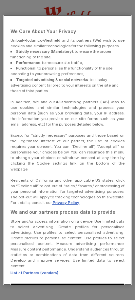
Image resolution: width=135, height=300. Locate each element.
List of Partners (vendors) (34, 272)
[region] (67, 150)
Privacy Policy (65, 202)
